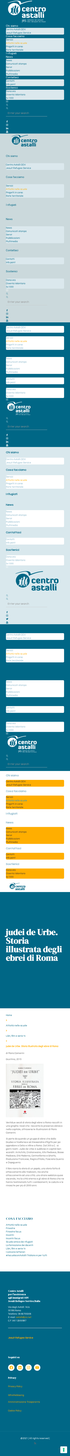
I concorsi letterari (15, 1252)
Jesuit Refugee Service (20, 1338)
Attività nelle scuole (16, 1025)
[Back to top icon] (59, 1448)
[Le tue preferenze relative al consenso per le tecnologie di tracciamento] (63, 1449)
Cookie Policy (14, 1410)
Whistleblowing (16, 1395)
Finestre (10, 1228)
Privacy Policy (15, 1386)
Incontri (10, 1235)
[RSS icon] (35, 1443)
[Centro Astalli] (26, 22)
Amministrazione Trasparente (24, 1402)
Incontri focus (13, 1238)
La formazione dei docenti (19, 1245)
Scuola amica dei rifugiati (19, 1242)
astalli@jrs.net (23, 1317)
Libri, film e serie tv (15, 1036)
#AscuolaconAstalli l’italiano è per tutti (26, 1255)
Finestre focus (13, 1231)
